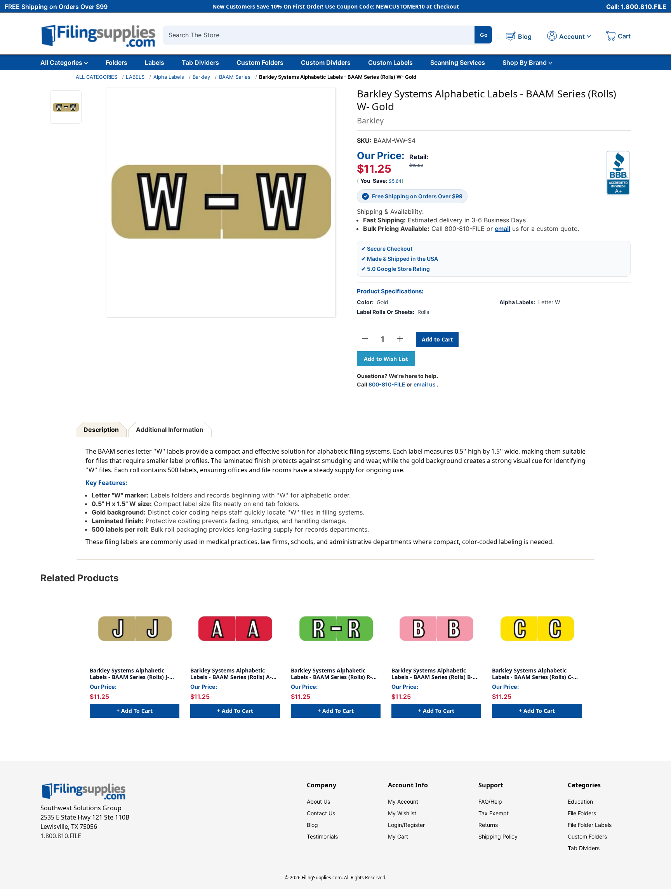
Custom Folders (259, 62)
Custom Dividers (326, 62)
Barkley (201, 77)
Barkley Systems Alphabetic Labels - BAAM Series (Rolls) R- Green (331, 674)
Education (580, 801)
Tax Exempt (493, 813)
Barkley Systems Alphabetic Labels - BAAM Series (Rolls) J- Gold (129, 674)
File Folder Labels (590, 824)
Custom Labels (390, 62)
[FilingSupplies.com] (98, 34)
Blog (312, 824)
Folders (116, 62)
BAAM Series (234, 77)
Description (101, 429)
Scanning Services (457, 62)
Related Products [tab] (79, 578)
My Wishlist (402, 813)
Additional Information (169, 429)
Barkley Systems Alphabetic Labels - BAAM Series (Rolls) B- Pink (432, 674)
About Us (318, 801)
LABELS (135, 77)
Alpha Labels (168, 77)
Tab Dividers (200, 62)
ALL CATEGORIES (96, 77)
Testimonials (322, 836)
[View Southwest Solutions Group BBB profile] (618, 173)
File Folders (582, 813)
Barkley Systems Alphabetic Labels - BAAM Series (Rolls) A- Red (231, 674)
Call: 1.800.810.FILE (636, 6)
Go (484, 34)
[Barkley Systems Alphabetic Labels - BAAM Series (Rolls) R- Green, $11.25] (336, 628)
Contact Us (321, 813)
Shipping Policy (498, 836)
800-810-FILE (388, 384)
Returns (488, 824)
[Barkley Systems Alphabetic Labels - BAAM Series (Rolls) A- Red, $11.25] (235, 628)
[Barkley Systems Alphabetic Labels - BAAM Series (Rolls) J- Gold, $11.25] (134, 628)
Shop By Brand (524, 62)
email (502, 228)
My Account (403, 801)
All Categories (61, 62)
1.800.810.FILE (60, 836)
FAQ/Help (490, 801)
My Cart (398, 836)
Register (414, 824)
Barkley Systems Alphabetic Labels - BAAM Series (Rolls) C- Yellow (532, 674)
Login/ (396, 824)
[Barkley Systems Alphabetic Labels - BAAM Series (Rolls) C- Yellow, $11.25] (537, 628)
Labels (154, 62)
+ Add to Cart (134, 710)
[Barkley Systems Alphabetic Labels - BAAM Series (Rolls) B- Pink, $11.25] (436, 628)
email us (425, 384)
